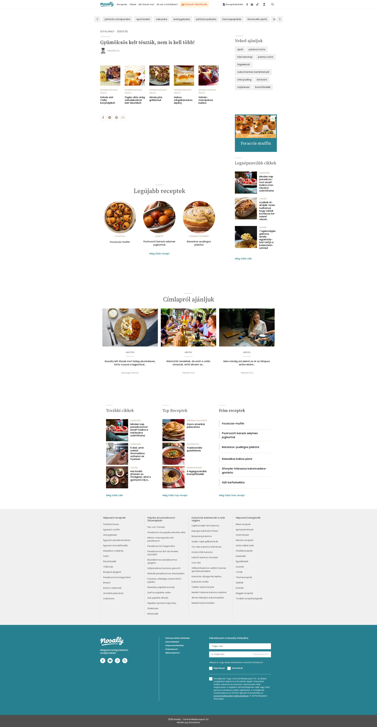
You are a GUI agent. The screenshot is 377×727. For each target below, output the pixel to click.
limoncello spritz (257, 19)
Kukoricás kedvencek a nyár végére (208, 519)
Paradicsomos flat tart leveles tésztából (162, 553)
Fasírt (106, 556)
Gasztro (130, 352)
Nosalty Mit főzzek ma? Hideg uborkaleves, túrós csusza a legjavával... (130, 363)
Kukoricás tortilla (200, 581)
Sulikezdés (264, 172)
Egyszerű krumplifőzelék (115, 545)
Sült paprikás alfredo (157, 597)
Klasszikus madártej (113, 550)
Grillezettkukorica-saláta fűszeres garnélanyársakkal (209, 570)
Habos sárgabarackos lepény (183, 100)
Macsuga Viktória (130, 372)
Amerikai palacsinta (113, 593)
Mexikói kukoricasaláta (203, 602)
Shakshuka (152, 608)
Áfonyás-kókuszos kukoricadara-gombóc (244, 470)
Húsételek (241, 556)
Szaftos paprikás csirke (159, 592)
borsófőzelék (263, 87)
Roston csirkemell (112, 587)
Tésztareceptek (244, 577)
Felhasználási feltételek (177, 638)
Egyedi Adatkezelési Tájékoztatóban (231, 695)
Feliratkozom (261, 654)
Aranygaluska (110, 534)
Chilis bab (108, 566)
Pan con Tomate (156, 527)
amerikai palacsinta (197, 420)
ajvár (240, 49)
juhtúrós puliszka (206, 19)
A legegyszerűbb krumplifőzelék (197, 473)
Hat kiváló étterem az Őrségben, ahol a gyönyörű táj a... (140, 475)
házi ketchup (245, 57)
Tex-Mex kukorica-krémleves (206, 546)
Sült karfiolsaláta (233, 482)
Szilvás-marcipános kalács (206, 100)
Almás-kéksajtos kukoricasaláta (208, 597)
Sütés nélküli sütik (245, 545)
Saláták (239, 582)
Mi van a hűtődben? (167, 4)
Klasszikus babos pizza (237, 459)
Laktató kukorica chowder (205, 557)
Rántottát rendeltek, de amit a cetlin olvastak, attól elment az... (188, 363)
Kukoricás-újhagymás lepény (206, 576)
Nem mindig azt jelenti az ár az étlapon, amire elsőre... (246, 363)
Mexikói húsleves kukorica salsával (209, 592)
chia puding (244, 79)
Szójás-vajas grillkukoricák (205, 541)
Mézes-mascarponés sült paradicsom (160, 539)
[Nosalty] (107, 4)
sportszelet (143, 19)
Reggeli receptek (244, 593)
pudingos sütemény (199, 236)
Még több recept (159, 253)
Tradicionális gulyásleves (194, 449)
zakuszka (161, 19)
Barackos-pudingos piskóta (199, 243)
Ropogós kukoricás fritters (205, 530)
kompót (159, 236)
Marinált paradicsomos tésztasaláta (165, 573)
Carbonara (108, 598)
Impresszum (171, 649)
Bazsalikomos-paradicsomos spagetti (162, 561)
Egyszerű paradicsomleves (116, 540)
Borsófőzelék (109, 561)
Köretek (240, 587)
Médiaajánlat (172, 652)
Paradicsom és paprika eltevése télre (166, 532)
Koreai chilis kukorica (202, 552)
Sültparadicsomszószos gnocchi (163, 568)
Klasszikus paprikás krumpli (161, 587)
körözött (262, 79)
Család (263, 198)
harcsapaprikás (231, 19)
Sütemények (242, 534)
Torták (239, 572)
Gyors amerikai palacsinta (196, 425)
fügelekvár (243, 64)
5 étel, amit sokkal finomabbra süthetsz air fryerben (137, 453)
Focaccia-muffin (120, 242)
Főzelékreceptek (244, 550)
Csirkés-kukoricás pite (203, 587)
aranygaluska (181, 19)
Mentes (188, 352)
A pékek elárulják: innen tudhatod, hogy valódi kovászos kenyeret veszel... (267, 211)
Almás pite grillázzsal (155, 99)
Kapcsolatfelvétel (174, 645)
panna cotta (265, 57)
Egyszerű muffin (111, 529)
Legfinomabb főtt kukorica (205, 525)
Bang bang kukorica (202, 536)
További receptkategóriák (249, 598)
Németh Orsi (188, 372)
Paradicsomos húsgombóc (117, 577)
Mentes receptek (244, 540)
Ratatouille (152, 613)
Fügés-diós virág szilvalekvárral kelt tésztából (135, 100)
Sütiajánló (107, 31)
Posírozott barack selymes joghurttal (159, 243)
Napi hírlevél (219, 668)
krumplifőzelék (194, 467)
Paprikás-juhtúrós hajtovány (161, 603)
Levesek (240, 566)
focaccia (120, 236)
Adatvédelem (172, 641)
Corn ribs (196, 562)
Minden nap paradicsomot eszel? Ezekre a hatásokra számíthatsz (266, 183)
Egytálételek (242, 561)
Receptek (122, 4)
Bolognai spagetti (112, 572)
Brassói (106, 582)
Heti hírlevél (237, 668)
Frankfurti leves (111, 524)
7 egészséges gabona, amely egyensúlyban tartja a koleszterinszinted (267, 239)
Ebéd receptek (243, 524)
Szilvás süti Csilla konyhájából (107, 100)
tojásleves (243, 87)
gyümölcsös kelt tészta (109, 91)
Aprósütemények (244, 529)
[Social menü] (252, 4)
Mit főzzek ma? (146, 4)
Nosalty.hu (113, 50)
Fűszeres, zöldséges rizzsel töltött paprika (164, 580)
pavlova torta (257, 49)
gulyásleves (193, 444)
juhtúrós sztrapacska (117, 19)
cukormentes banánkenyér (253, 72)
